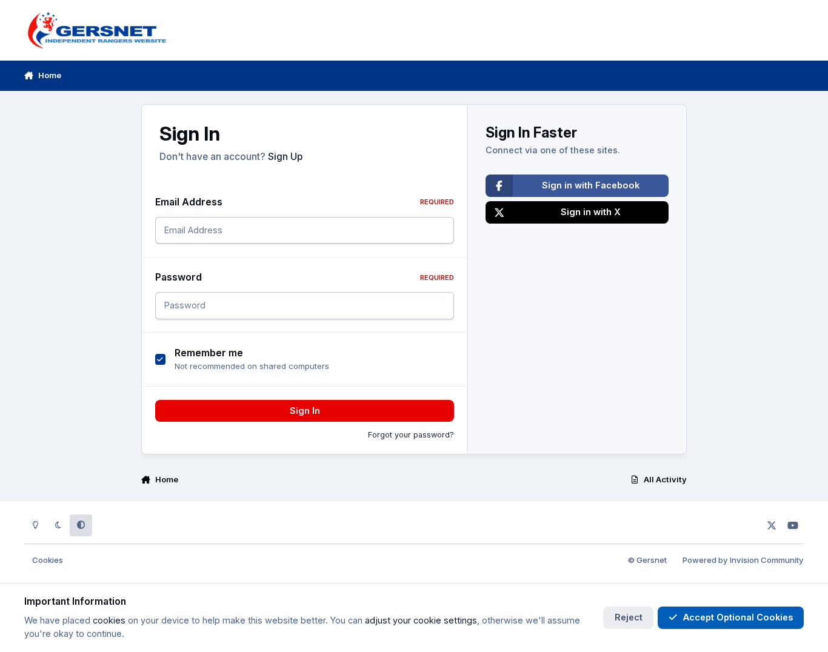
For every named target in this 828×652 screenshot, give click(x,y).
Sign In (305, 410)
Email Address (305, 202)
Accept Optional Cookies (738, 617)
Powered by (743, 560)
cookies (109, 620)
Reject (629, 617)
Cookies (47, 560)
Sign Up (285, 156)
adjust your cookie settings (421, 620)
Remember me (209, 353)
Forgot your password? (411, 434)
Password (305, 277)
